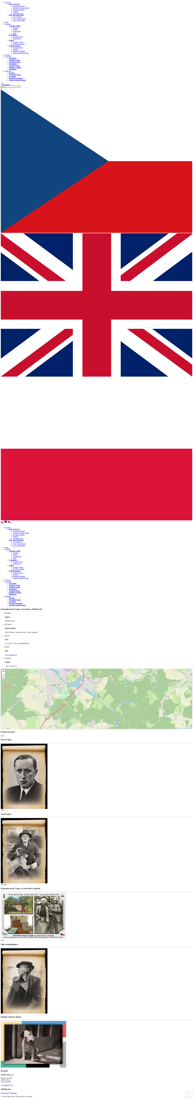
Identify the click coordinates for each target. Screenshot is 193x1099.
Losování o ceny (18, 13)
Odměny (15, 11)
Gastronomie (17, 31)
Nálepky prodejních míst (20, 53)
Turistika (15, 28)
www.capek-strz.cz (11, 655)
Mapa (6, 22)
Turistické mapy (18, 47)
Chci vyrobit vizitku (19, 19)
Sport (14, 33)
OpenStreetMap (187, 728)
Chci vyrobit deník (19, 20)
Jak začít (7, 2)
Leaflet (179, 728)
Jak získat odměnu (19, 10)
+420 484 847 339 (7, 1085)
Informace (8, 71)
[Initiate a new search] (189, 671)
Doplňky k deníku (18, 44)
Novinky (7, 55)
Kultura (15, 29)
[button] (3, 671)
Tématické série (18, 37)
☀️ (2, 88)
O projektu (8, 57)
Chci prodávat (17, 17)
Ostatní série (17, 38)
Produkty (8, 24)
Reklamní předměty (19, 51)
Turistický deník (18, 42)
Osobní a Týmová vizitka (21, 8)
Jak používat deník (19, 6)
